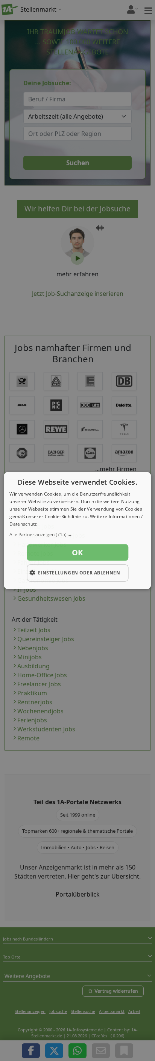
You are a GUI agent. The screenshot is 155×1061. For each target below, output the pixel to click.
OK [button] (77, 552)
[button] (77, 534)
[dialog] (77, 530)
